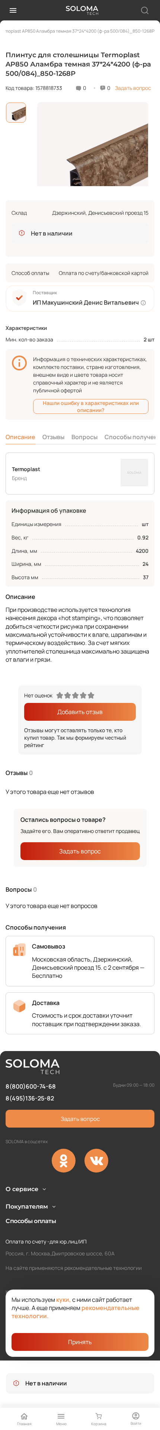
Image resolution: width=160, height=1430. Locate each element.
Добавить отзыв (80, 712)
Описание (20, 437)
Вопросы (84, 437)
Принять (80, 1342)
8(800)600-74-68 (31, 1086)
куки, (63, 1300)
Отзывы (53, 437)
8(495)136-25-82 (30, 1098)
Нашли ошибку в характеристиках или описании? (91, 406)
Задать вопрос (133, 87)
